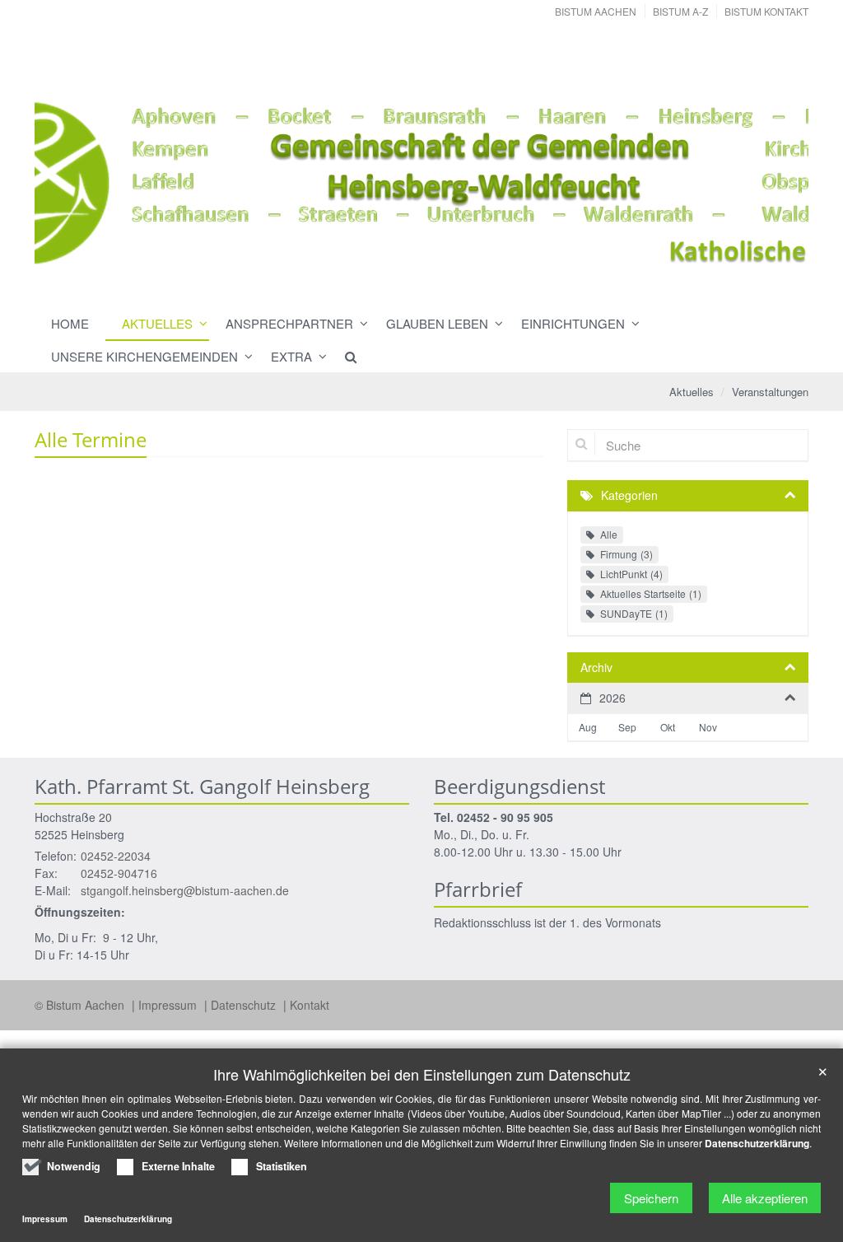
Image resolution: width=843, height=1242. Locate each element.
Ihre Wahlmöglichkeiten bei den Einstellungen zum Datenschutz (422, 1074)
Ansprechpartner (289, 323)
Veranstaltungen (770, 391)
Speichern (651, 1198)
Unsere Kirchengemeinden (144, 356)
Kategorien (629, 495)
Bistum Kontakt (766, 11)
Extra (291, 356)
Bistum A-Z (680, 11)
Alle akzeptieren (765, 1198)
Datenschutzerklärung (757, 1143)
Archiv (596, 667)
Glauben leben (437, 323)
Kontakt (309, 1005)
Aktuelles (157, 323)
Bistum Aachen (595, 11)
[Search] (343, 356)
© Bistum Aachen (81, 1005)
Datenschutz (245, 1005)
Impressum (169, 1005)
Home (70, 323)
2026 (612, 697)
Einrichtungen (573, 323)
